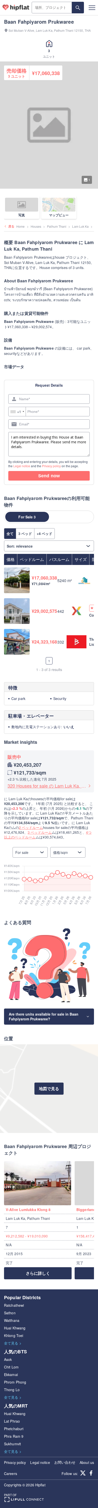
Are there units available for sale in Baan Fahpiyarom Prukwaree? (43, 1016)
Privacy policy (51, 466)
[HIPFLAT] (16, 8)
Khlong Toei (13, 1335)
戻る (11, 226)
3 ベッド (25, 533)
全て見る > (12, 1343)
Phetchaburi (13, 1428)
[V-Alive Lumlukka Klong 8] (39, 1183)
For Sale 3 (27, 516)
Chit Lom (11, 1366)
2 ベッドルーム (31, 827)
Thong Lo (12, 1389)
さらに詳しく (38, 1273)
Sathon (10, 1312)
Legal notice (21, 466)
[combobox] (17, 411)
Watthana (11, 1320)
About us (87, 1462)
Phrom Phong (15, 1382)
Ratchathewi (14, 1305)
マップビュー (59, 215)
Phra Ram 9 (13, 1436)
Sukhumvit (12, 1443)
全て (10, 533)
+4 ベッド (44, 533)
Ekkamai (11, 1374)
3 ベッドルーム (40, 832)
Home (20, 226)
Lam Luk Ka (80, 226)
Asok (8, 1359)
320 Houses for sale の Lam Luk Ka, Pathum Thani (47, 786)
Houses (36, 226)
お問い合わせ (65, 1462)
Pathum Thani (56, 226)
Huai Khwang (14, 1327)
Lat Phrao (12, 1421)
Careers (10, 1473)
